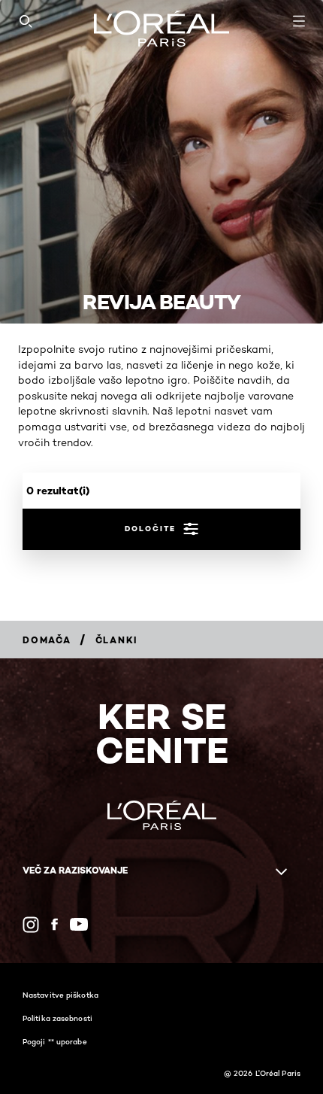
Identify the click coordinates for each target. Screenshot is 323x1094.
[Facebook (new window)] (54, 924)
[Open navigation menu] (299, 21)
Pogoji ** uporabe (55, 1041)
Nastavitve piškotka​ (60, 994)
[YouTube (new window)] (79, 924)
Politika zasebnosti (57, 1018)
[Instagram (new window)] (31, 924)
